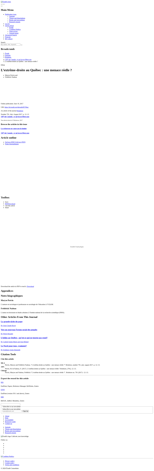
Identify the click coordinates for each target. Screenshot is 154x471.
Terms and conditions (12, 465)
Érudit (11, 27)
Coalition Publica (15, 29)
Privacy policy (10, 461)
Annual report (13, 33)
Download (30, 286)
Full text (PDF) (10, 142)
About (12, 26)
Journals (12, 16)
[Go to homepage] (6, 2)
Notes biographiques (12, 144)
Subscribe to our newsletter (11, 409)
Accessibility (9, 420)
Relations (8, 57)
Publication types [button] (10, 14)
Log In (7, 24)
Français (8, 37)
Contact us (8, 423)
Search (3, 42)
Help (6, 418)
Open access (13, 31)
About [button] (7, 26)
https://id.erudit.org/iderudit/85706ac (17, 107)
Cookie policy (9, 463)
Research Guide (10, 422)
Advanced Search (11, 35)
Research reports (14, 22)
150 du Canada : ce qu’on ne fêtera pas (18, 59)
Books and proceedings (17, 20)
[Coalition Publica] (7, 456)
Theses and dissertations (17, 18)
